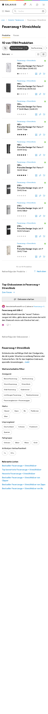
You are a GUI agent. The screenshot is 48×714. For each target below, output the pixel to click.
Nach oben (41, 271)
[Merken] (40, 74)
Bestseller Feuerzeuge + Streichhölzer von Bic (22, 488)
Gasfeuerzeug (36, 48)
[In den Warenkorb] (44, 74)
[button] (45, 60)
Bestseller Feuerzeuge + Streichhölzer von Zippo (24, 484)
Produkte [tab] (6, 35)
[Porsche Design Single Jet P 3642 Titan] (24, 250)
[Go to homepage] (9, 4)
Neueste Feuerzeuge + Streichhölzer (18, 473)
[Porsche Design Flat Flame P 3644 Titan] (24, 128)
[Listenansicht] (43, 54)
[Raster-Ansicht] (38, 54)
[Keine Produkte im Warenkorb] (44, 5)
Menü (7, 11)
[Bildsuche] (43, 11)
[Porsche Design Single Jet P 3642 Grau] (24, 189)
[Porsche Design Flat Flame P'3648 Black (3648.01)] (24, 108)
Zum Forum (7, 292)
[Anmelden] (30, 4)
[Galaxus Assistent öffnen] (37, 5)
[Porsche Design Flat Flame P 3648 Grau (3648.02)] (24, 88)
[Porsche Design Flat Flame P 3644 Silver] (24, 169)
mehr (27, 362)
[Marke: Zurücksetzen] (26, 48)
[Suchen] (15, 11)
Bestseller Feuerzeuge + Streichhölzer (19, 465)
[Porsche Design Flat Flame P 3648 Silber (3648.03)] (24, 67)
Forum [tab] (16, 35)
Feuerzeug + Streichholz (26, 61)
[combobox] (5, 48)
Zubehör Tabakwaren (16, 20)
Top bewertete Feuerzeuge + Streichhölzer (21, 469)
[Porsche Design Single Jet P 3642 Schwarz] (24, 230)
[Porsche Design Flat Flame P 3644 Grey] (24, 149)
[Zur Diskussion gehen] (24, 315)
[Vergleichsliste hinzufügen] (36, 74)
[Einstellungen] (24, 5)
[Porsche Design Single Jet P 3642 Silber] (24, 210)
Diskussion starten (26, 299)
